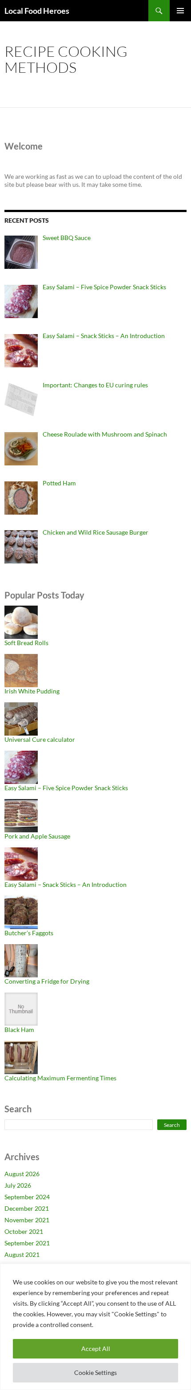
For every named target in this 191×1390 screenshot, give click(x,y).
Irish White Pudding (32, 691)
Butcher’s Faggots (28, 933)
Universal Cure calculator (39, 739)
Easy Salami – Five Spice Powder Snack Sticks (66, 787)
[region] (95, 1327)
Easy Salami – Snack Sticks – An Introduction (65, 884)
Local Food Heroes (36, 11)
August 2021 (22, 1254)
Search (172, 1125)
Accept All (95, 1348)
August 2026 (22, 1173)
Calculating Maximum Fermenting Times (60, 1078)
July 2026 (17, 1185)
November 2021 (26, 1220)
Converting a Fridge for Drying (46, 981)
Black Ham (19, 1029)
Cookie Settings (95, 1372)
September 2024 (27, 1197)
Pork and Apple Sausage (37, 836)
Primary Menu (180, 10)
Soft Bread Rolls (26, 642)
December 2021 (26, 1208)
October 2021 (23, 1231)
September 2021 (27, 1243)
